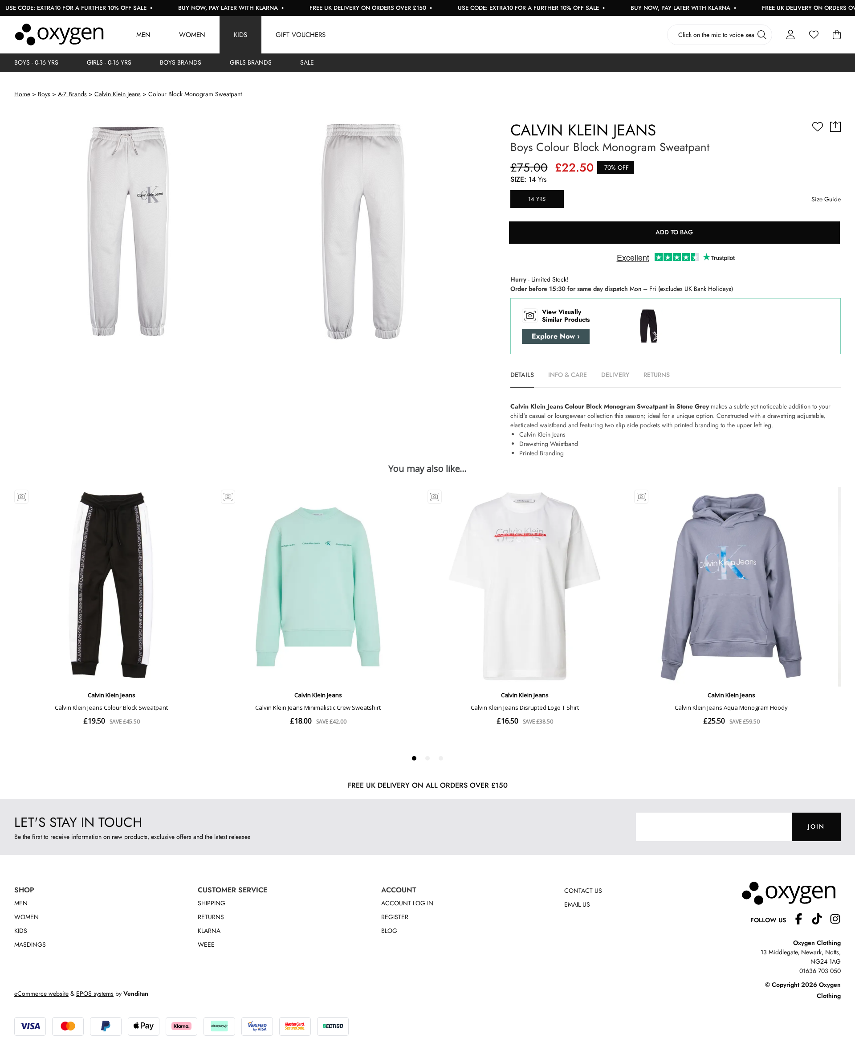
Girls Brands (251, 62)
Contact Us (583, 890)
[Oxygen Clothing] (59, 34)
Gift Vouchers (301, 34)
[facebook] (802, 920)
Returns (211, 916)
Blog (389, 930)
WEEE (206, 944)
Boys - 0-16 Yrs (36, 62)
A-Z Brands (72, 94)
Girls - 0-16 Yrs (109, 62)
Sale (307, 62)
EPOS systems (95, 993)
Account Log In (407, 903)
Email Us (577, 904)
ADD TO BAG (674, 232)
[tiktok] (820, 920)
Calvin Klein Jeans (117, 94)
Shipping (211, 903)
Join (816, 826)
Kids (240, 34)
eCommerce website (41, 993)
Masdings (30, 944)
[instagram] (835, 920)
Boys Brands (180, 62)
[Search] (762, 34)
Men (143, 34)
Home (22, 94)
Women (192, 34)
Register (394, 916)
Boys (44, 94)
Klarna (209, 930)
